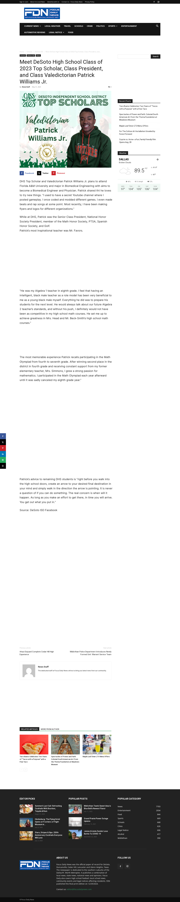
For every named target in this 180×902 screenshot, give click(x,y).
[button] (157, 26)
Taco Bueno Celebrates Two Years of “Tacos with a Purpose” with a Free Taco (33, 759)
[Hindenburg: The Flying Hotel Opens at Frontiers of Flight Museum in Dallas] (26, 822)
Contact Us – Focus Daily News (72, 2)
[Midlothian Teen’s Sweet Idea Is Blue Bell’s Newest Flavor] (75, 809)
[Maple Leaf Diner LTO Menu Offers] (97, 744)
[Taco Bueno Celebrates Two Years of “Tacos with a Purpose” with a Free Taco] (34, 744)
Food (70, 32)
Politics (100, 26)
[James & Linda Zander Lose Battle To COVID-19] (75, 834)
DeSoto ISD (39, 52)
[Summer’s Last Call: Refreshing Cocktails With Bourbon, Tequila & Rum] (26, 809)
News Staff (26, 87)
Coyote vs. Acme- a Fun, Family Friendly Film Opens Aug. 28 (137, 140)
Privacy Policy (89, 2)
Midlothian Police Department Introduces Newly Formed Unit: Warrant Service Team (90, 653)
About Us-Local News (37, 2)
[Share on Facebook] (3, 436)
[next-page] (25, 769)
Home (22, 52)
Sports (111, 26)
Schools (78, 26)
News (38, 55)
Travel (67, 26)
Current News (31, 26)
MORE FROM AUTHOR (50, 729)
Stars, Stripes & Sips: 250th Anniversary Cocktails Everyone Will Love (48, 835)
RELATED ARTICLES (29, 729)
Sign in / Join (24, 2)
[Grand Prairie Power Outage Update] (75, 821)
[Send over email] (3, 460)
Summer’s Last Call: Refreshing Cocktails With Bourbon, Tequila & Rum (48, 808)
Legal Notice (55, 32)
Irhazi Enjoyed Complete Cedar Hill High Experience (37, 653)
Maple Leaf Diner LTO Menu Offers (96, 757)
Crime (90, 26)
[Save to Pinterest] (3, 448)
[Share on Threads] (3, 466)
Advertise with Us (53, 2)
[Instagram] (158, 2)
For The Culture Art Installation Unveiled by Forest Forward (137, 132)
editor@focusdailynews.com (79, 889)
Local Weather (52, 26)
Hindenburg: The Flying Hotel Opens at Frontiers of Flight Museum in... (47, 821)
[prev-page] (21, 769)
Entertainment (129, 26)
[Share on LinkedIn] (3, 454)
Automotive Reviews (34, 32)
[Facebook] (154, 2)
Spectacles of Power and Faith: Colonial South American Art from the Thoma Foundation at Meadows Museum (138, 117)
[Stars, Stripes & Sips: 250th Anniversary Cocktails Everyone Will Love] (26, 835)
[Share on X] (3, 442)
